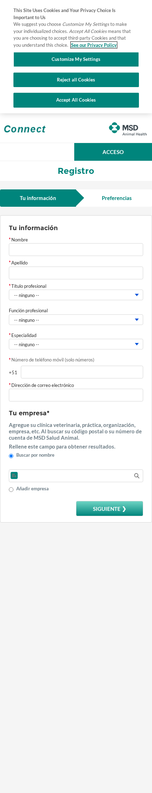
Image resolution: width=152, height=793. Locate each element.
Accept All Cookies (76, 100)
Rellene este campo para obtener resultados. (62, 446)
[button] (113, 152)
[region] (76, 56)
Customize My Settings (76, 59)
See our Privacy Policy (94, 45)
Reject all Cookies (76, 79)
